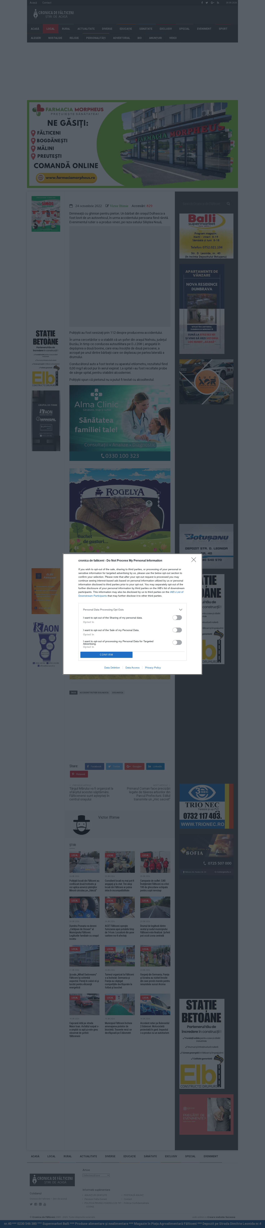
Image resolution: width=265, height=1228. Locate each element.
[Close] (194, 560)
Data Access (132, 667)
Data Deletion (112, 667)
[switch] (177, 617)
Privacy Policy (153, 667)
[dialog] (132, 614)
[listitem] (132, 610)
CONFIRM (106, 654)
